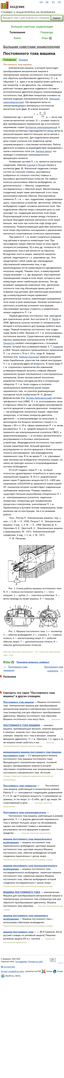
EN (41, 2)
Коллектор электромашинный (41, 127)
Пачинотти (9, 343)
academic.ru (12, 5)
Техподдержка (21, 961)
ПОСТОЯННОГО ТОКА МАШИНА (21, 725)
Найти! (56, 18)
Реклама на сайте (35, 961)
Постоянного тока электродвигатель (24, 812)
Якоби (55, 319)
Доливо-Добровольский (38, 398)
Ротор (41, 165)
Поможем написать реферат (33, 662)
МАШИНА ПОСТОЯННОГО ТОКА (21, 892)
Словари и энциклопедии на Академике (28, 12)
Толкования (17, 32)
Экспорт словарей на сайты (12, 971)
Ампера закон (43, 151)
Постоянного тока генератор (19, 785)
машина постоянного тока (18, 932)
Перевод (23, 59)
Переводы (46, 32)
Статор (30, 165)
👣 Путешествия (8, 967)
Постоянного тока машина (18, 702)
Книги (17, 38)
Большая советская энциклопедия (32, 26)
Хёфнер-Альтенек (28, 357)
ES (53, 2)
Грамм (56, 346)
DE (47, 2)
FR (59, 2)
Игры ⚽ (47, 38)
